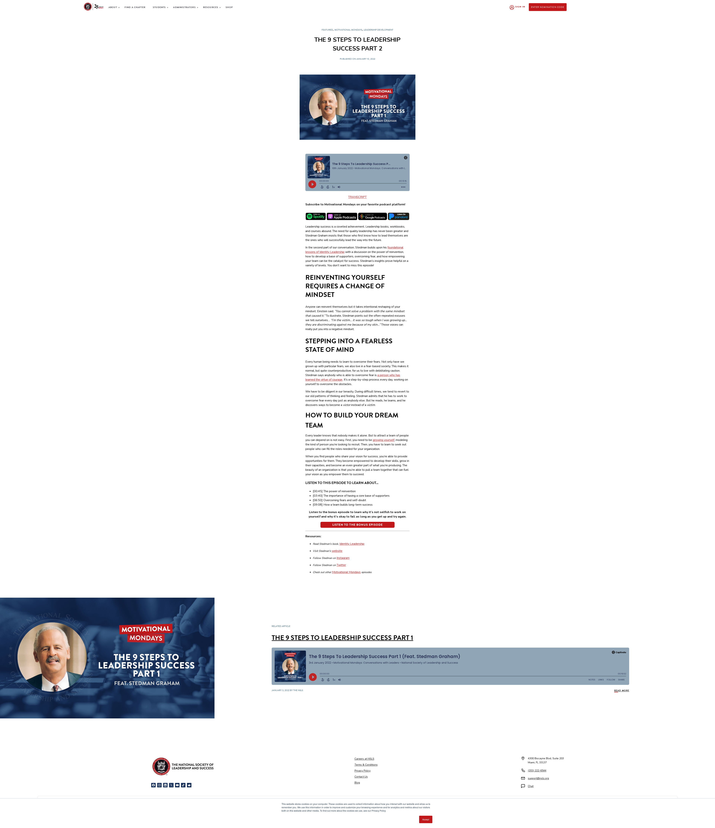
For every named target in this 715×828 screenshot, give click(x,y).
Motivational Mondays (346, 572)
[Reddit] (189, 785)
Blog (357, 782)
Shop (229, 7)
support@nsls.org (538, 778)
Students (159, 7)
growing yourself (383, 440)
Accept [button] (425, 819)
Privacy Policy (363, 770)
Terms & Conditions (366, 765)
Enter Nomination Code (547, 7)
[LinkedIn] (165, 785)
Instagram (343, 558)
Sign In (520, 6)
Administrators (184, 7)
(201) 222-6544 (537, 770)
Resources (210, 7)
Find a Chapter (135, 7)
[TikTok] (183, 785)
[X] (171, 785)
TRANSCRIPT (357, 197)
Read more (621, 690)
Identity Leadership (351, 544)
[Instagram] (159, 785)
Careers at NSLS (364, 759)
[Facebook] (153, 785)
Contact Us (361, 776)
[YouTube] (177, 785)
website (337, 551)
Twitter (341, 565)
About (113, 7)
